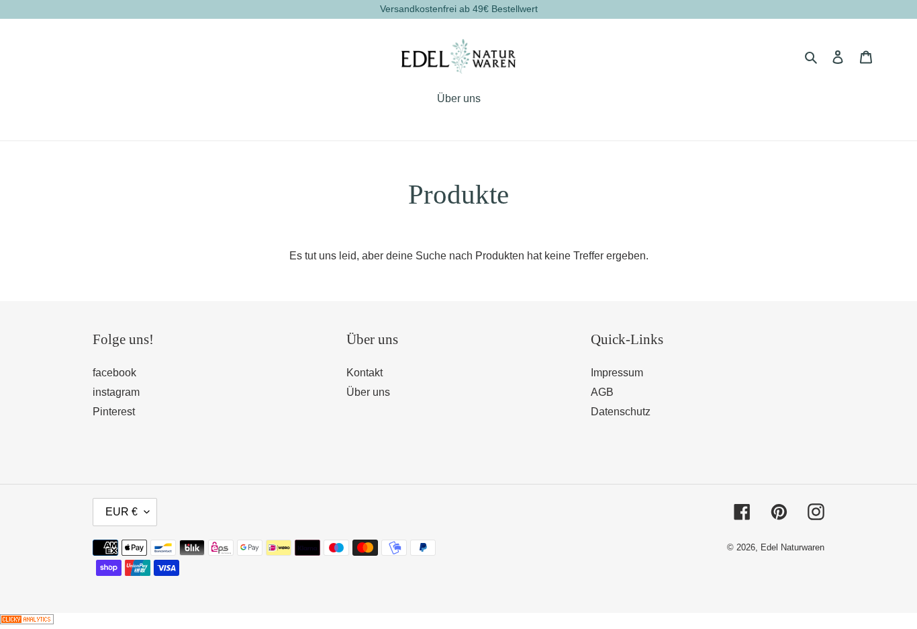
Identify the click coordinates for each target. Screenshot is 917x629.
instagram (116, 392)
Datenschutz (620, 411)
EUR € (121, 511)
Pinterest (114, 411)
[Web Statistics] (27, 620)
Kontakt (364, 372)
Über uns (368, 392)
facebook (114, 372)
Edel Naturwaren (792, 547)
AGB (602, 392)
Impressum (617, 372)
